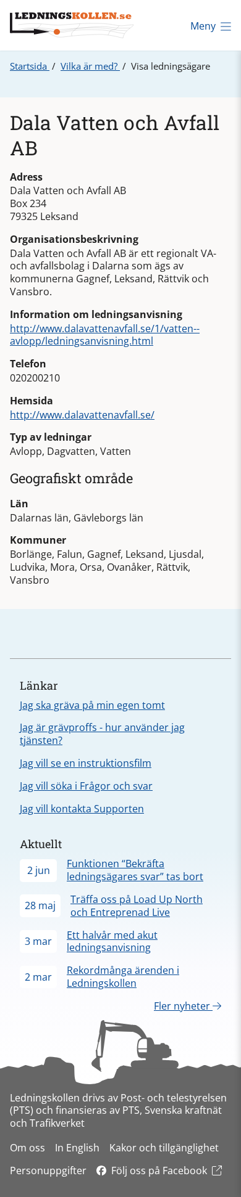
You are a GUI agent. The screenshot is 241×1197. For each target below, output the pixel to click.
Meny (203, 26)
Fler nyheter (183, 1006)
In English (77, 1147)
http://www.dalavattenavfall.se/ (82, 415)
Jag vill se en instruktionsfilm (85, 763)
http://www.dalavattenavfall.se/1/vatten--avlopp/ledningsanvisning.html (105, 335)
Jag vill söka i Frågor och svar (86, 786)
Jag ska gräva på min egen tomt (92, 705)
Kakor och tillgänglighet (164, 1147)
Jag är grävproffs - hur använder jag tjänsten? (102, 734)
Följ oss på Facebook (159, 1170)
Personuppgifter (48, 1170)
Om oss (27, 1147)
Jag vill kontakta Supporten (82, 808)
